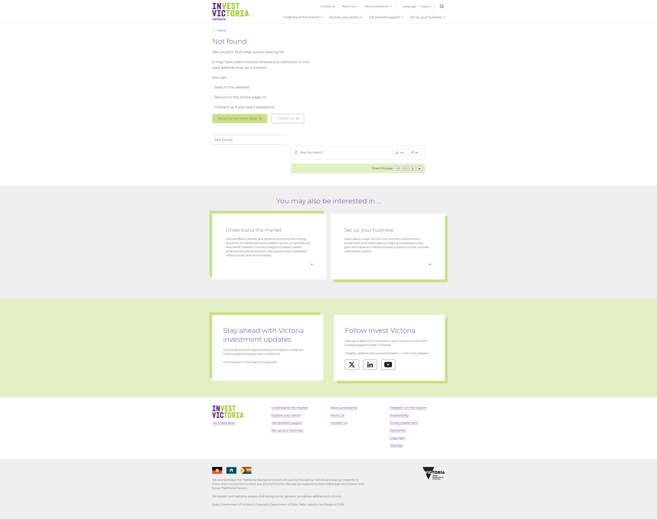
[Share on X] (413, 168)
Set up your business (287, 430)
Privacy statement (404, 423)
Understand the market (289, 408)
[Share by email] (406, 168)
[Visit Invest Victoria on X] (352, 365)
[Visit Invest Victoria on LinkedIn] (370, 365)
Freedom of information (408, 408)
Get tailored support (286, 423)
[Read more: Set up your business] (387, 264)
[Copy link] (398, 168)
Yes (402, 152)
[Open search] (442, 6)
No (417, 152)
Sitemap (396, 445)
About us (348, 6)
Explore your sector (286, 415)
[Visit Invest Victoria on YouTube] (388, 365)
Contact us (327, 6)
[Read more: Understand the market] (269, 264)
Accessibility (399, 415)
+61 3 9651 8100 (223, 423)
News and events (376, 6)
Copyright (397, 438)
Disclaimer (398, 430)
